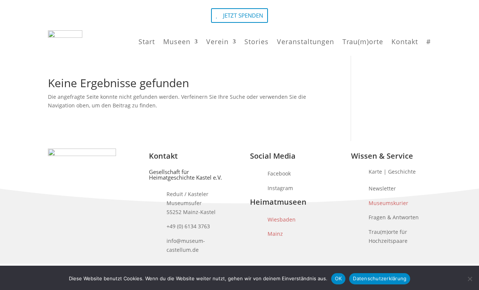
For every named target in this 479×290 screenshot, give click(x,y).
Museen (176, 41)
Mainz (275, 233)
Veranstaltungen (305, 41)
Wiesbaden (282, 219)
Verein (217, 41)
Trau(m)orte (362, 41)
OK (338, 278)
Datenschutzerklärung (379, 278)
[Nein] (469, 279)
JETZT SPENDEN (243, 15)
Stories (256, 41)
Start (146, 41)
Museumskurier (388, 203)
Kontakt (404, 41)
